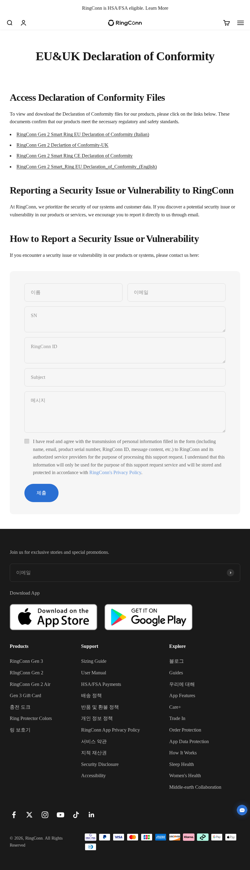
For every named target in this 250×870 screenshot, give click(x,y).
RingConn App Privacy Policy (110, 729)
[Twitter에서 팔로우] (29, 815)
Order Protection (185, 729)
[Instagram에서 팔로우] (45, 815)
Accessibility (93, 775)
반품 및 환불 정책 (100, 707)
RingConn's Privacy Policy (115, 472)
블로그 (176, 661)
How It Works (183, 752)
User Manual (93, 672)
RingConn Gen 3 (26, 661)
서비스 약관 (94, 741)
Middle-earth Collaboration (195, 787)
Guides (176, 672)
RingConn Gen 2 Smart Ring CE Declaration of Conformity (74, 155)
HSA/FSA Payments (101, 684)
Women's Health (185, 775)
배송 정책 (91, 695)
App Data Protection (189, 741)
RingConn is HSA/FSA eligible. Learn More (125, 8)
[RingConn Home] (125, 23)
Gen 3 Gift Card (25, 695)
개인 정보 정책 (97, 718)
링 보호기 (20, 729)
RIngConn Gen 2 (26, 672)
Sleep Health (181, 764)
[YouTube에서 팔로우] (60, 815)
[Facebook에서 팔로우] (14, 815)
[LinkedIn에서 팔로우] (92, 815)
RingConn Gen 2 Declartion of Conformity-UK (62, 145)
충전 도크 (20, 707)
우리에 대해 (182, 684)
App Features (182, 695)
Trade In (177, 718)
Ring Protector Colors (31, 718)
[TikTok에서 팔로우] (76, 815)
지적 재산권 (94, 752)
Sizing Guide (93, 661)
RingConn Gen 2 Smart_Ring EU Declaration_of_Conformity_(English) (86, 166)
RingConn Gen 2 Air (30, 684)
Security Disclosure (100, 764)
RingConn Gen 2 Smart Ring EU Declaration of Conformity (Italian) (82, 134)
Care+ (175, 707)
